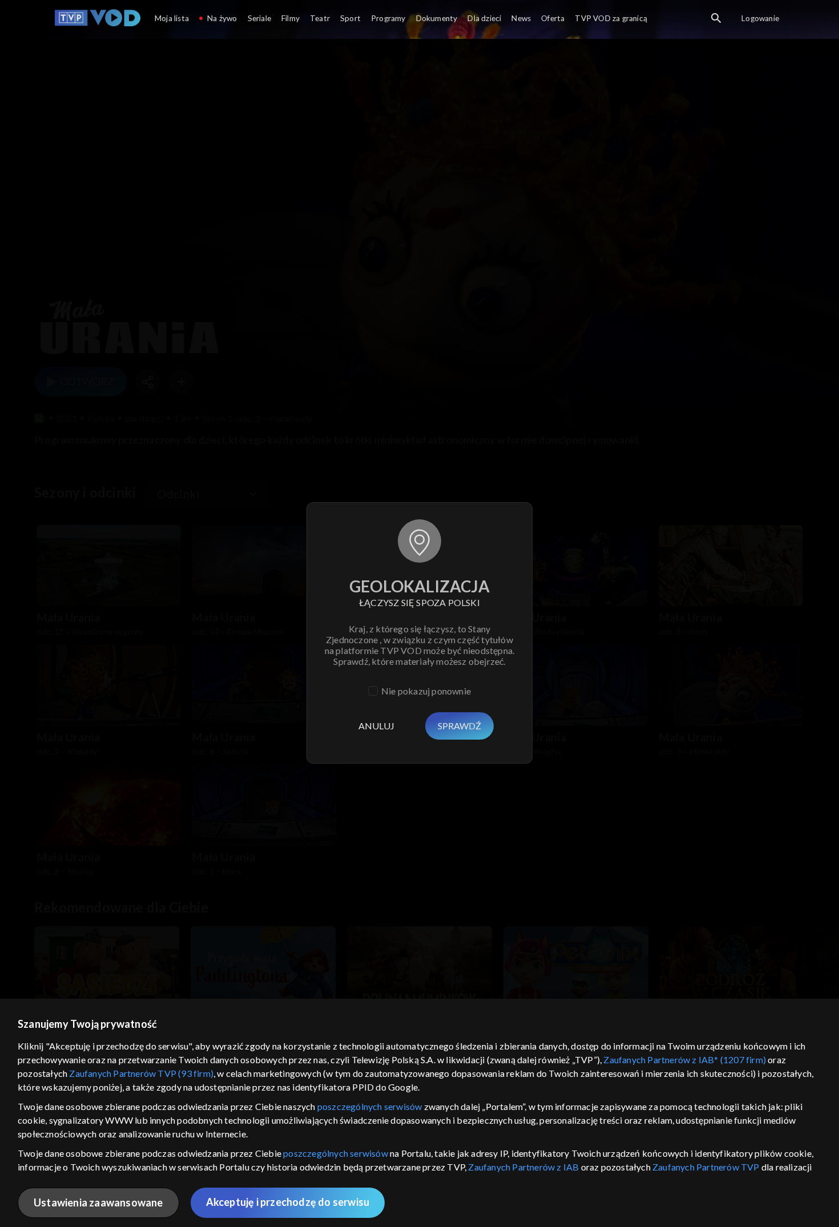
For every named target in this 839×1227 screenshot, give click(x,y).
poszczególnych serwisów (369, 1106)
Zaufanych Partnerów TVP (706, 1166)
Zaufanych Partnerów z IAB (523, 1166)
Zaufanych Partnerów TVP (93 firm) (141, 1073)
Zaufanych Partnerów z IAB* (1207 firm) (684, 1059)
